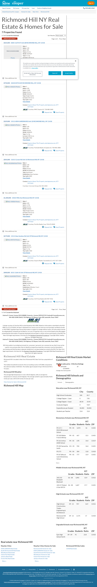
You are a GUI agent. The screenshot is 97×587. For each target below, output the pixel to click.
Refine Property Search (9, 38)
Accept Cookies (69, 73)
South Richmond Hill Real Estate (10, 550)
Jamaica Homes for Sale (41, 558)
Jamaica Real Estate (6, 556)
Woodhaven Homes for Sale (42, 554)
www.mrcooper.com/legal (44, 582)
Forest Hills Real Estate (7, 558)
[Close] (76, 61)
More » (58, 463)
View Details (26, 101)
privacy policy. (35, 68)
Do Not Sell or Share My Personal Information (32, 74)
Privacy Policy (32, 569)
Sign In (91, 3)
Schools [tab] (60, 382)
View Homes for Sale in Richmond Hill (15, 382)
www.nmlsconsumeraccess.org (12, 582)
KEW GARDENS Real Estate (9, 548)
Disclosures (52, 569)
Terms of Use (42, 569)
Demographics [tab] (69, 382)
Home (23, 569)
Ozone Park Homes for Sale (42, 556)
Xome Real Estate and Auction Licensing (13, 572)
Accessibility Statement (64, 569)
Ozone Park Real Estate (7, 554)
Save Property (60, 112)
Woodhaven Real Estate (8, 552)
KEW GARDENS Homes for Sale (43, 550)
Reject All (54, 73)
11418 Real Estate (71, 548)
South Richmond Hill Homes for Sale (44, 552)
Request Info (48, 112)
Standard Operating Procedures (39, 335)
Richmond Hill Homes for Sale (42, 548)
